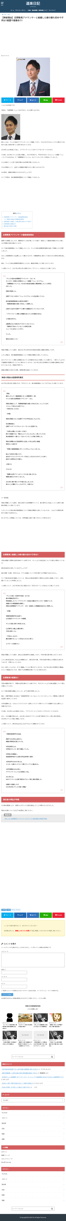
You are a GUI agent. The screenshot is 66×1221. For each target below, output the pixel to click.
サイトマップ (52, 10)
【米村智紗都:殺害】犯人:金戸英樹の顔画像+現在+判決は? (19, 1069)
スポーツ (4, 1118)
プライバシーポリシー (20, 10)
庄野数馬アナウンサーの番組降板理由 (15, 217)
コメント (4, 951)
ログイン (4, 1152)
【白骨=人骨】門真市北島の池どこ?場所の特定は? (17, 1083)
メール (4, 976)
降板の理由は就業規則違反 (14, 219)
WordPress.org (6, 1162)
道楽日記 (33, 3)
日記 (3, 1128)
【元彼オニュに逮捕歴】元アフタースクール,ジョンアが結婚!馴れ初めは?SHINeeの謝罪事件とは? (32, 1077)
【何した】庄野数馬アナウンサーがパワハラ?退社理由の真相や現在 (25, 818)
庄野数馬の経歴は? (9, 224)
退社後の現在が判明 (9, 226)
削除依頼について (43, 10)
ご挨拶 (29, 10)
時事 (4, 909)
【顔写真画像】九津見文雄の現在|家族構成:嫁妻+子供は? (19, 1073)
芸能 (9, 909)
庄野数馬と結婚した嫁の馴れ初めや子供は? (16, 221)
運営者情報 (34, 10)
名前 (3, 969)
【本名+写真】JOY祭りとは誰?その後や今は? (15, 1087)
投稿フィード (5, 1155)
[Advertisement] (33, 37)
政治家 (4, 1123)
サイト (3, 983)
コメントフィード (7, 1159)
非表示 (18, 213)
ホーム (12, 10)
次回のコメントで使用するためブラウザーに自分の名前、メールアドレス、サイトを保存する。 (31, 990)
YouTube (4, 1112)
